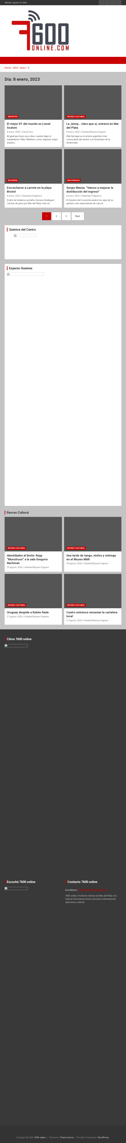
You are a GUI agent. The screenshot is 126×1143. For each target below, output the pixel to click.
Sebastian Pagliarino (32, 196)
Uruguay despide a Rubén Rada (28, 612)
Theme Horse (67, 1137)
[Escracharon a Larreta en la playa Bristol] (33, 166)
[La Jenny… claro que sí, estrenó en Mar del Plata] (93, 102)
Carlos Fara (27, 132)
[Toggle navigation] (8, 60)
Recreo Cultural (76, 117)
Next (77, 216)
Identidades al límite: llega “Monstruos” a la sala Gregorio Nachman (27, 559)
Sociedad (12, 180)
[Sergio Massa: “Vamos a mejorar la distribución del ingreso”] (93, 166)
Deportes (13, 117)
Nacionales (73, 180)
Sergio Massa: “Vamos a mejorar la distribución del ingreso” (89, 189)
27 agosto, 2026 (14, 616)
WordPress (103, 1137)
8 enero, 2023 (13, 132)
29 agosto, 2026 (14, 567)
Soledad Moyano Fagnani (93, 132)
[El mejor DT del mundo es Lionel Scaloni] (33, 102)
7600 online (40, 1137)
